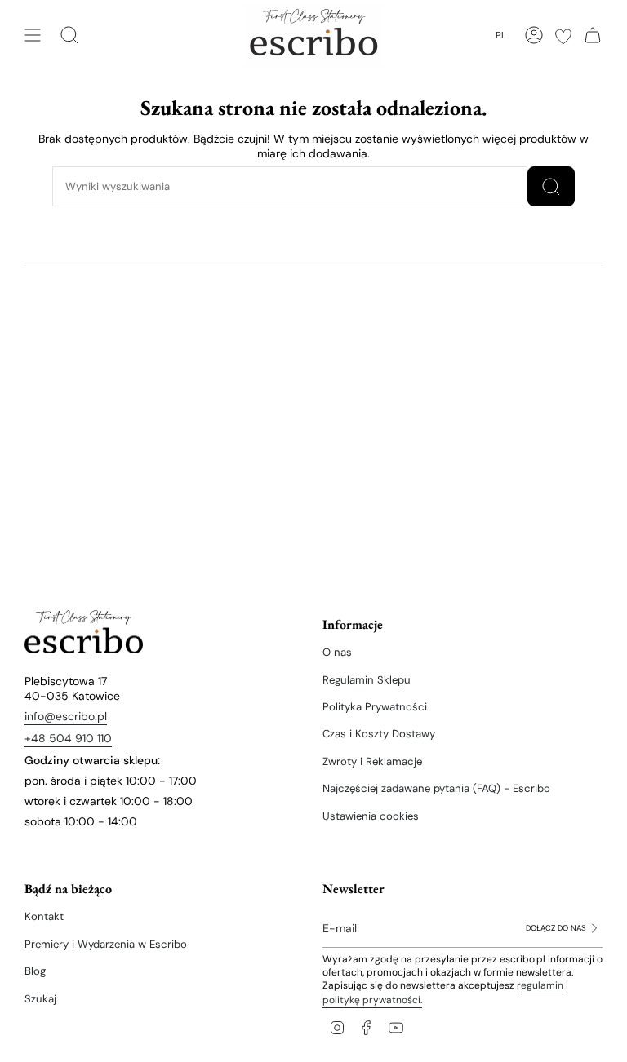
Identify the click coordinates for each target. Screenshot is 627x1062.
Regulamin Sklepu (366, 680)
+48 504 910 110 (68, 738)
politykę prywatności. (372, 1000)
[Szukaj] (551, 186)
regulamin (540, 985)
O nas (337, 652)
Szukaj (40, 999)
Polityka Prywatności (374, 707)
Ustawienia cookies (370, 816)
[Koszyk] (592, 35)
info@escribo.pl (65, 716)
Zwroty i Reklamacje (372, 761)
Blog (35, 971)
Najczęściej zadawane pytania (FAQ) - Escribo (436, 788)
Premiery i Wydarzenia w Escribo (105, 944)
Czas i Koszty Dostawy (378, 734)
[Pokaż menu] (32, 35)
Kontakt (44, 916)
